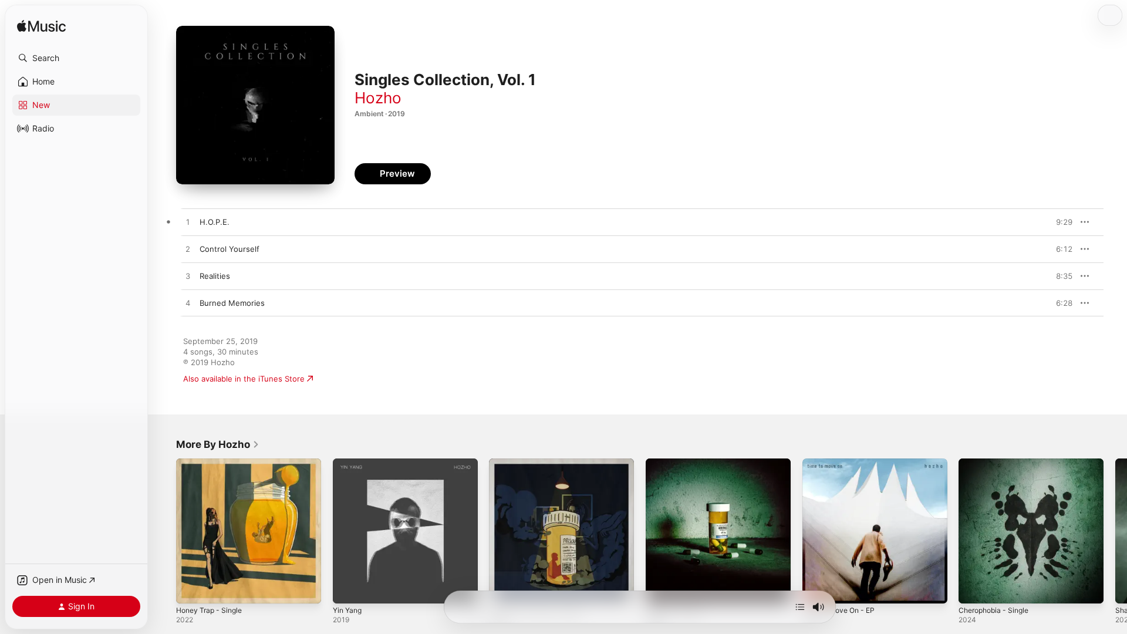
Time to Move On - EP (842, 463)
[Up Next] (800, 607)
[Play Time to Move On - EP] (817, 589)
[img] (41, 26)
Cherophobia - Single (997, 463)
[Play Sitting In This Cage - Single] (503, 589)
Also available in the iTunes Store (244, 378)
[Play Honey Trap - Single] (191, 589)
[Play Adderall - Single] (660, 589)
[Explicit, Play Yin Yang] (347, 589)
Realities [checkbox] (215, 276)
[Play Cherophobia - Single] (973, 589)
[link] (217, 444)
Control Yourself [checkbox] (229, 249)
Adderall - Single (676, 463)
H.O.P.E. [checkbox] (215, 222)
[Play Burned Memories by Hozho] (188, 303)
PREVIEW (1059, 221)
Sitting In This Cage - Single (540, 463)
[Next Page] (1115, 530)
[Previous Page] (164, 530)
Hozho (378, 98)
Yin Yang (349, 463)
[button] (76, 58)
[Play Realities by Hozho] (188, 276)
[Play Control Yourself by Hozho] (188, 249)
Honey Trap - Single (212, 463)
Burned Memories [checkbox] (232, 303)
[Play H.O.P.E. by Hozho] (188, 222)
